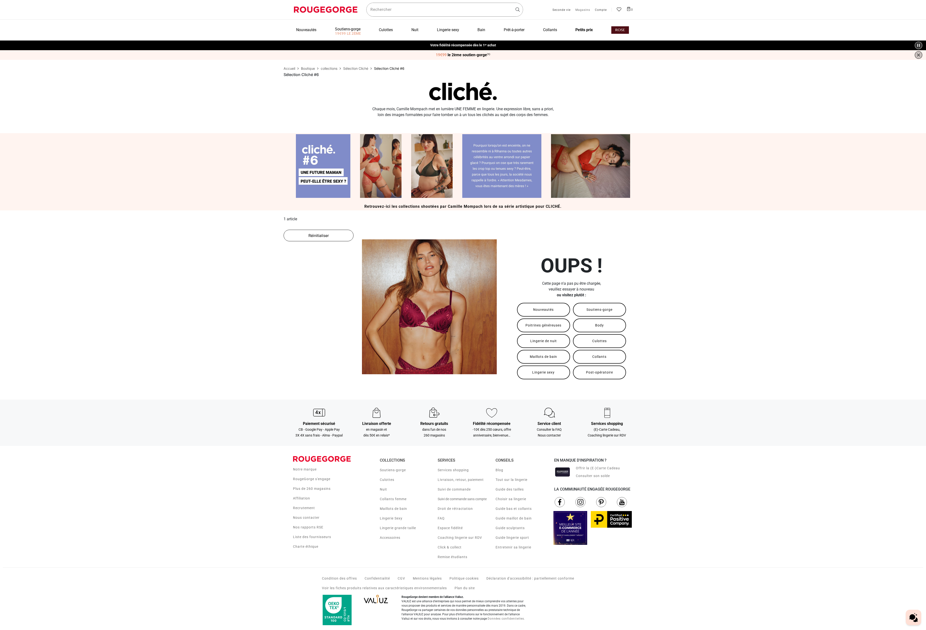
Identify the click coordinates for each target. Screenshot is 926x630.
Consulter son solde (593, 476)
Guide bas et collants (514, 509)
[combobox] (445, 9)
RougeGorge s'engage (311, 479)
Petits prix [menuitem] (584, 30)
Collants (599, 357)
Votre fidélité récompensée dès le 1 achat (463, 43)
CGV (401, 578)
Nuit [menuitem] (414, 30)
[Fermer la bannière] (918, 55)
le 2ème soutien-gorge (463, 55)
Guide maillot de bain (514, 518)
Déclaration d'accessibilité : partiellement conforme (530, 578)
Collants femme (393, 499)
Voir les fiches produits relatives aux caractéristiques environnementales (384, 588)
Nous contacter (306, 517)
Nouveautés (543, 310)
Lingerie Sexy (391, 518)
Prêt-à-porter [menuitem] (514, 30)
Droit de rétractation (455, 509)
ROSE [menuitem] (620, 30)
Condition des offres (339, 578)
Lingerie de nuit (543, 341)
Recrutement (304, 508)
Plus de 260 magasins (312, 489)
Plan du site (465, 588)
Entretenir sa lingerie (513, 547)
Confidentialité (377, 578)
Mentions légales (427, 578)
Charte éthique (305, 546)
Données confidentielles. (506, 618)
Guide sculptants (510, 528)
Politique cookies (464, 578)
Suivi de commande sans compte (462, 499)
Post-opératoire (599, 372)
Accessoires (390, 538)
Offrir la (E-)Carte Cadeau (598, 468)
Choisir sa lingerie (511, 499)
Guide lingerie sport (512, 538)
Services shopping (453, 470)
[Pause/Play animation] (918, 45)
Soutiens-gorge (599, 310)
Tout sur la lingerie (511, 480)
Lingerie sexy (543, 372)
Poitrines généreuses (543, 325)
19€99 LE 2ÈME (348, 33)
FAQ (441, 518)
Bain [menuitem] (481, 30)
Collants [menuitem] (550, 30)
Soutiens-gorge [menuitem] (348, 29)
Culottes (599, 341)
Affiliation (301, 498)
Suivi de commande (454, 489)
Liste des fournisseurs (312, 537)
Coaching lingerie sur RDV (460, 538)
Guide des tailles (510, 489)
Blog (499, 470)
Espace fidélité (450, 528)
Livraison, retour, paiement (461, 480)
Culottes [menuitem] (386, 30)
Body (599, 325)
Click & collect (450, 547)
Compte (601, 10)
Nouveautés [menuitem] (306, 30)
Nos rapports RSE (308, 527)
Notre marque (305, 469)
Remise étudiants (452, 557)
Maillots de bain (543, 357)
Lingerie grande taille (398, 528)
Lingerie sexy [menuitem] (448, 30)
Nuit (383, 489)
